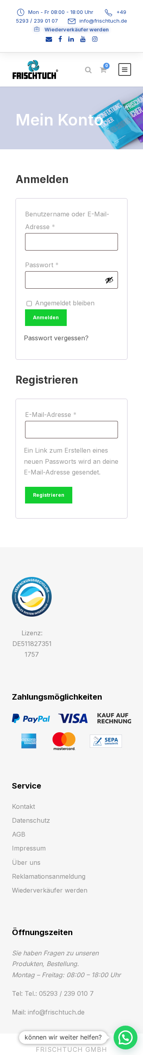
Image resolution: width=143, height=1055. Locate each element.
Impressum (29, 848)
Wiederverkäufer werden (76, 29)
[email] (49, 39)
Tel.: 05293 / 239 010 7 (59, 993)
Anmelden (46, 317)
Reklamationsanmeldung (48, 876)
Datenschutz (31, 820)
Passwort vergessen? (56, 338)
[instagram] (95, 39)
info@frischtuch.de (103, 20)
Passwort (60, 264)
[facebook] (60, 39)
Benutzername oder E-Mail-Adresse (67, 220)
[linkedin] (71, 39)
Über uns (26, 862)
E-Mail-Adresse (68, 414)
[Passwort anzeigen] (109, 280)
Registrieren (48, 495)
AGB (18, 834)
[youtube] (83, 39)
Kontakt (23, 806)
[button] (125, 1037)
